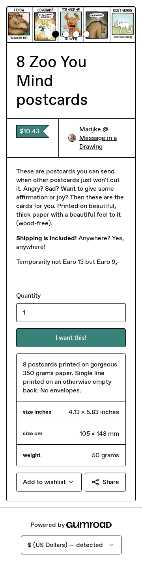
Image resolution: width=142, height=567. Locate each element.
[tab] (55, 34)
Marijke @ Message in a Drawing (98, 137)
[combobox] (49, 482)
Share (111, 482)
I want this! (71, 337)
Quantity (28, 295)
